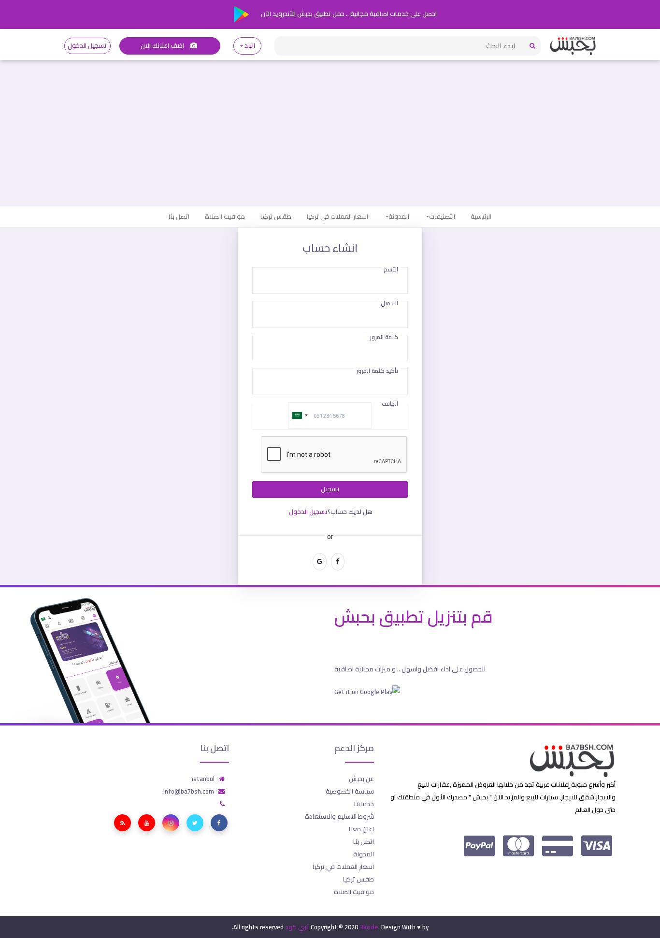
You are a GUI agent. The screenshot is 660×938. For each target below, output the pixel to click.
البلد (250, 46)
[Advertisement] (330, 133)
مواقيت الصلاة (225, 216)
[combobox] (299, 415)
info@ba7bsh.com (188, 791)
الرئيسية (481, 216)
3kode (368, 927)
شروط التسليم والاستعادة (339, 816)
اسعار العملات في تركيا (337, 216)
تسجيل (330, 489)
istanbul (203, 778)
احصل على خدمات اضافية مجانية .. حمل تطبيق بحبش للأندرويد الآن (348, 13)
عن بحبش (361, 778)
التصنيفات (442, 216)
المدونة (398, 216)
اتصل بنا (179, 216)
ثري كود (297, 927)
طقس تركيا (275, 216)
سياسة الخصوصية (350, 791)
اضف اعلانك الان (163, 46)
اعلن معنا (361, 829)
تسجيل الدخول (87, 46)
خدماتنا (364, 804)
